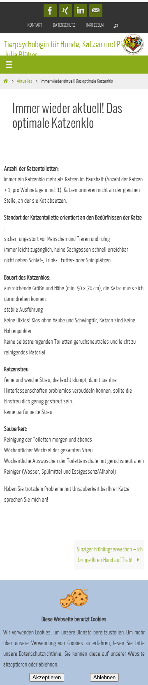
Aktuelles (24, 81)
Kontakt (35, 25)
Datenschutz (64, 25)
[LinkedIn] (80, 10)
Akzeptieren (46, 677)
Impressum (95, 25)
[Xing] (65, 10)
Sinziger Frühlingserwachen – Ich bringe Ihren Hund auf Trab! (110, 554)
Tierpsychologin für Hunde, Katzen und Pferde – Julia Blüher (72, 50)
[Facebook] (50, 10)
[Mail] (95, 10)
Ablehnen (104, 677)
